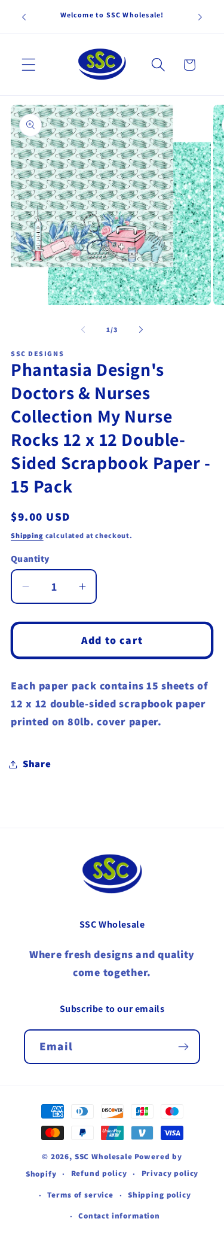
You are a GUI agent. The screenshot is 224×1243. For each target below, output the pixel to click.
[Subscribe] (183, 1046)
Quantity (30, 558)
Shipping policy (159, 1195)
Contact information (119, 1216)
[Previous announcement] (24, 17)
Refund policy (99, 1173)
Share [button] (37, 763)
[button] (29, 65)
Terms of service (80, 1195)
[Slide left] (83, 329)
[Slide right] (141, 329)
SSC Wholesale (104, 1156)
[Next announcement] (200, 17)
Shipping (27, 535)
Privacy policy (170, 1173)
